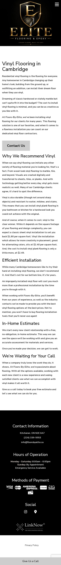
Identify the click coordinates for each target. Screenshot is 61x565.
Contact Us (16, 145)
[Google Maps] (35, 512)
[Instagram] (25, 512)
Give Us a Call (30, 561)
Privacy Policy (32, 545)
